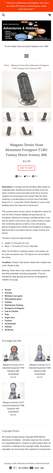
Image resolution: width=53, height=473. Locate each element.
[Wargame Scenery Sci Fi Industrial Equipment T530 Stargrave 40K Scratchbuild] (13, 353)
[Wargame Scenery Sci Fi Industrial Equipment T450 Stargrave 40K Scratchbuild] (39, 353)
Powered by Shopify (42, 463)
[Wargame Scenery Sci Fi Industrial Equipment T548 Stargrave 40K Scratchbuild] (13, 391)
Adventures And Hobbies (25, 463)
